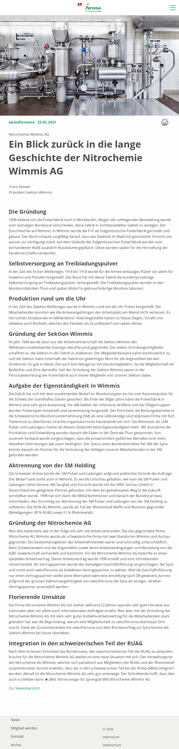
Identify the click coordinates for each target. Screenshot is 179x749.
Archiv (16, 744)
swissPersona (21, 122)
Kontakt (17, 736)
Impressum (111, 737)
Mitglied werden (24, 728)
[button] (173, 7)
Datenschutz (112, 745)
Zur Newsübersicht (24, 688)
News (15, 719)
